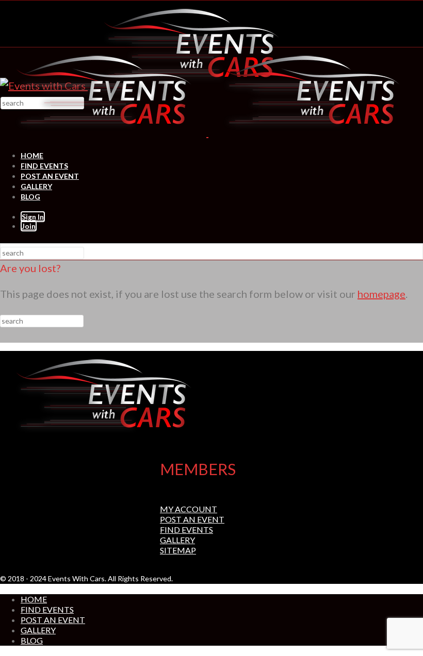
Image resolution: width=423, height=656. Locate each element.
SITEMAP (178, 550)
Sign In (33, 216)
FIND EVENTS (44, 165)
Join (29, 226)
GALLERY (36, 186)
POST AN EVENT (50, 176)
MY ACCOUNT (188, 509)
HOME (32, 155)
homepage (381, 294)
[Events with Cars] (207, 132)
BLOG (30, 196)
